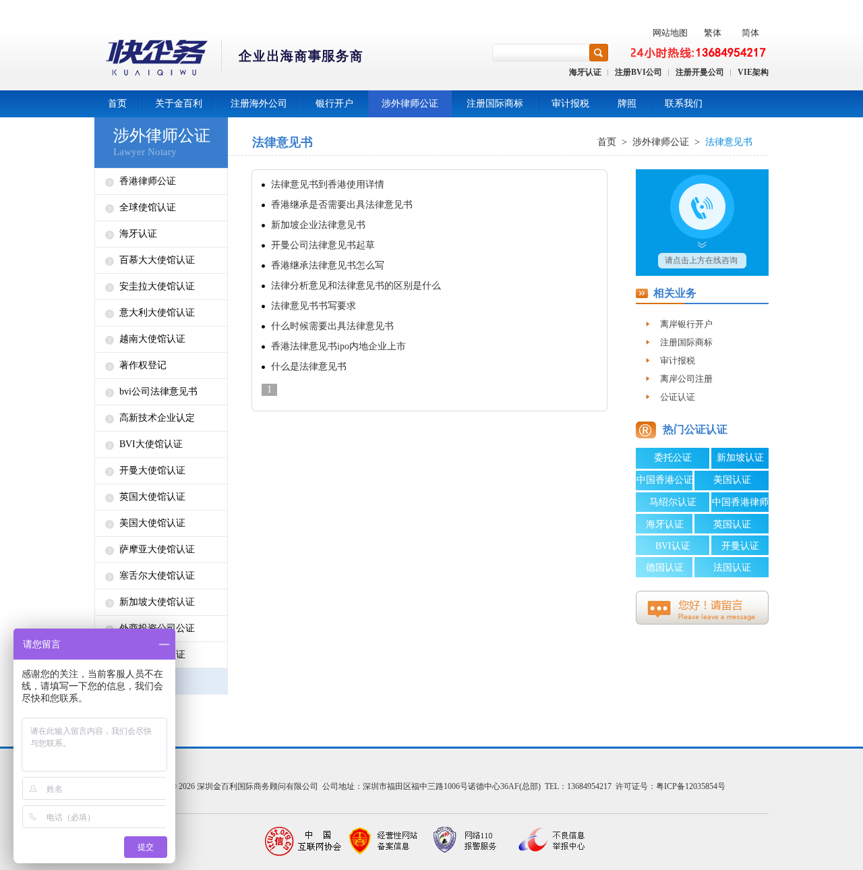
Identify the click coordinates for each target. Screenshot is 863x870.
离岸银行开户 (686, 324)
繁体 (712, 33)
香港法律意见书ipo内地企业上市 (338, 346)
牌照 (627, 103)
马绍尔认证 (672, 502)
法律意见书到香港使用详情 (327, 184)
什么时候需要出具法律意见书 (332, 326)
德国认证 (665, 567)
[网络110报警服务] (465, 841)
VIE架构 (753, 72)
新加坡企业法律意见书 (318, 225)
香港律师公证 (147, 181)
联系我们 (684, 103)
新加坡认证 (740, 458)
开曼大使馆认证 (152, 470)
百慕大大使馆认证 (157, 260)
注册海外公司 (259, 103)
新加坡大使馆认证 (157, 602)
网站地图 (670, 33)
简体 (750, 33)
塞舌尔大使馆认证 (157, 576)
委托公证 (673, 458)
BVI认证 (672, 546)
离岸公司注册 (686, 379)
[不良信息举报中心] (546, 841)
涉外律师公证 (410, 103)
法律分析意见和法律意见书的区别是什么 (356, 286)
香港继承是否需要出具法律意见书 (342, 205)
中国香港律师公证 (740, 504)
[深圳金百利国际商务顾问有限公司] (229, 59)
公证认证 (677, 397)
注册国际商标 (495, 103)
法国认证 (732, 567)
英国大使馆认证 (152, 497)
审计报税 (570, 103)
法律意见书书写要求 (313, 306)
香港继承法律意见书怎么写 (327, 265)
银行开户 (334, 103)
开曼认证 (740, 546)
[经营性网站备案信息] (384, 841)
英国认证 (732, 524)
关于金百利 (178, 103)
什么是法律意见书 (309, 366)
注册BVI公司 (638, 72)
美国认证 (732, 480)
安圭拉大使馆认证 (157, 286)
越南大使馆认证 (152, 339)
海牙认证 (585, 72)
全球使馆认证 (147, 207)
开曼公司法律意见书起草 (323, 245)
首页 (117, 103)
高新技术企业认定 (157, 418)
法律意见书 (728, 142)
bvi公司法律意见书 (158, 391)
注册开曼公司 (700, 72)
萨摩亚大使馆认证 (157, 549)
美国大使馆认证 (152, 523)
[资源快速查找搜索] (598, 52)
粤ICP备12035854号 (690, 786)
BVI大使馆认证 (151, 444)
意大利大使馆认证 (157, 313)
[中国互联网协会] (303, 841)
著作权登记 (143, 365)
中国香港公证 (664, 480)
